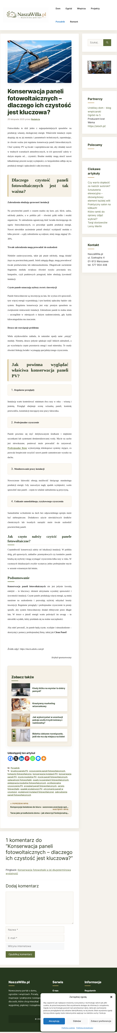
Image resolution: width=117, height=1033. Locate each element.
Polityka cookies (68, 1028)
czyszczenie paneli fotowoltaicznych (47, 771)
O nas (55, 990)
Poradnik (60, 21)
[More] (43, 758)
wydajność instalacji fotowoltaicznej (36, 792)
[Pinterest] (27, 758)
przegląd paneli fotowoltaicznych (40, 786)
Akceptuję (54, 1021)
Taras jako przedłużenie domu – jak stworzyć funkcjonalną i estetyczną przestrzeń (39, 813)
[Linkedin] (21, 758)
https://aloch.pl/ (97, 126)
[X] (15, 758)
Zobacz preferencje (101, 1021)
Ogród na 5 (94, 115)
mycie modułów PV (27, 777)
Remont (74, 21)
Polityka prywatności (84, 1028)
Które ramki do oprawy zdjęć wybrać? (96, 215)
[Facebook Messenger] (38, 758)
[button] (111, 997)
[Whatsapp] (32, 758)
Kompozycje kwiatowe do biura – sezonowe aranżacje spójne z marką (39, 807)
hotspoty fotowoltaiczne (20, 774)
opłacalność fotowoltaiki (20, 780)
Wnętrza (81, 8)
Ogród (68, 8)
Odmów (77, 1021)
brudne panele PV (19, 771)
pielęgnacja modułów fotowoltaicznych (27, 783)
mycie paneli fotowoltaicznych (52, 777)
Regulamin (90, 990)
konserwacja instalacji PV (45, 774)
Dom (58, 8)
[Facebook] (10, 758)
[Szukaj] (107, 42)
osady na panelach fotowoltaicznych (51, 780)
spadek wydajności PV (31, 789)
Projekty (95, 8)
